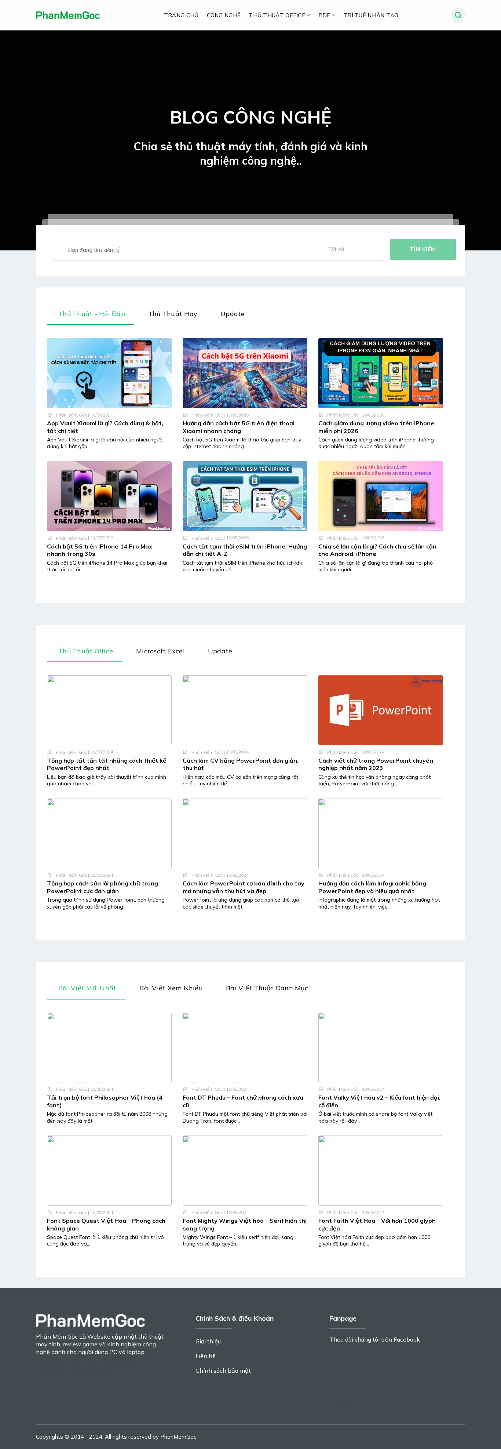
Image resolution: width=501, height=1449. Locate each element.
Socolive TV (101, 1374)
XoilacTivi (99, 1367)
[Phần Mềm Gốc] (68, 15)
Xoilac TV (87, 1359)
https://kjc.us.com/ (59, 1367)
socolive (343, 1402)
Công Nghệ (224, 15)
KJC (40, 1359)
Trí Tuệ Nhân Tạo (371, 15)
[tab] (90, 315)
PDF (324, 15)
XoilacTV (60, 1359)
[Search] (458, 15)
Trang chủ (181, 15)
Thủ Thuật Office (277, 15)
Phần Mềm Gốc (71, 415)
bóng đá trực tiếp (138, 1367)
